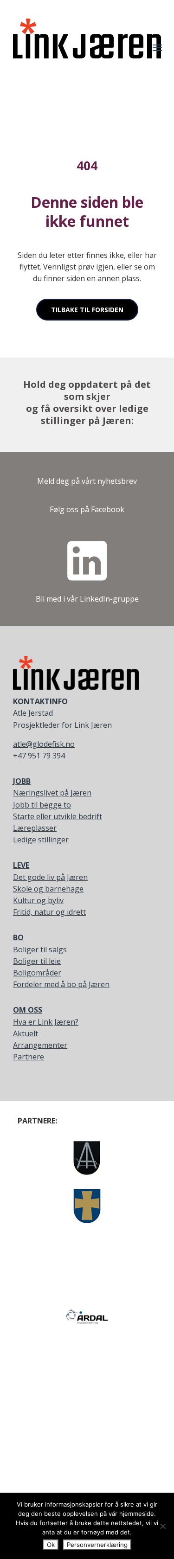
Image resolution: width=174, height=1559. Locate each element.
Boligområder (37, 973)
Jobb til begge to (42, 805)
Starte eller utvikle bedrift (57, 816)
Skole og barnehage (48, 889)
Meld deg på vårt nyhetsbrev (87, 481)
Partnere (28, 1057)
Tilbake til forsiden (87, 309)
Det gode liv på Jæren (50, 877)
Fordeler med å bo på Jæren (61, 984)
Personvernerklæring (97, 1544)
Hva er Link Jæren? (45, 1022)
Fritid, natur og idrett (49, 912)
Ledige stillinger (41, 839)
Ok (51, 1544)
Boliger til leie (37, 961)
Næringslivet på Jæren (52, 793)
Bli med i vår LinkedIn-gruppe (87, 599)
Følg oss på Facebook (87, 509)
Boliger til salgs (40, 949)
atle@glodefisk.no (44, 744)
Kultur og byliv (38, 900)
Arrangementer (40, 1045)
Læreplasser (35, 828)
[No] (162, 1526)
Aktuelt (25, 1033)
